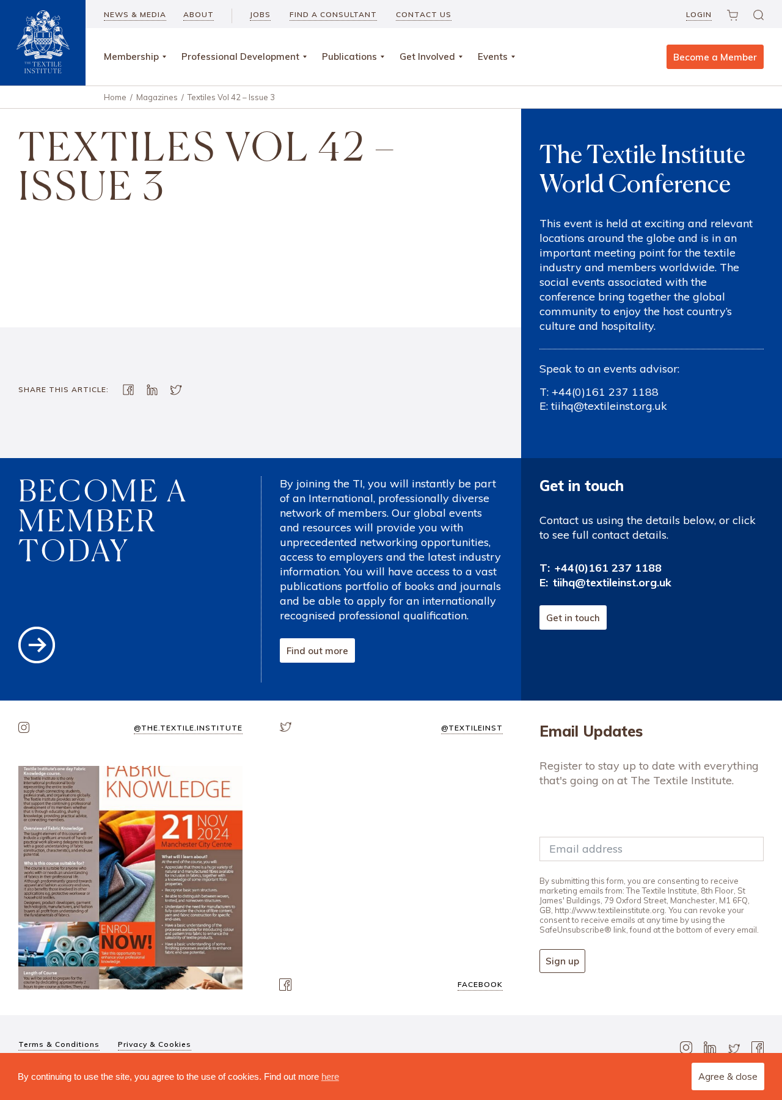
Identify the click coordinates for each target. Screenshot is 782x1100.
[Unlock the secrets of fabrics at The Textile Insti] (130, 878)
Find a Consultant (333, 14)
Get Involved (427, 56)
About (198, 14)
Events (493, 56)
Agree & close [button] (728, 1076)
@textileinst (472, 727)
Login (699, 14)
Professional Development (240, 56)
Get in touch (573, 618)
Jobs (260, 14)
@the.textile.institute (188, 727)
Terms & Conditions (59, 1044)
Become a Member (715, 57)
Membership (131, 56)
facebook (480, 984)
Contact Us (423, 14)
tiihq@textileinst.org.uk (609, 406)
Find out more (317, 651)
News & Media (135, 14)
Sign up (562, 961)
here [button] (330, 1076)
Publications (349, 56)
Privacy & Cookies (154, 1044)
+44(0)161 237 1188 (605, 392)
